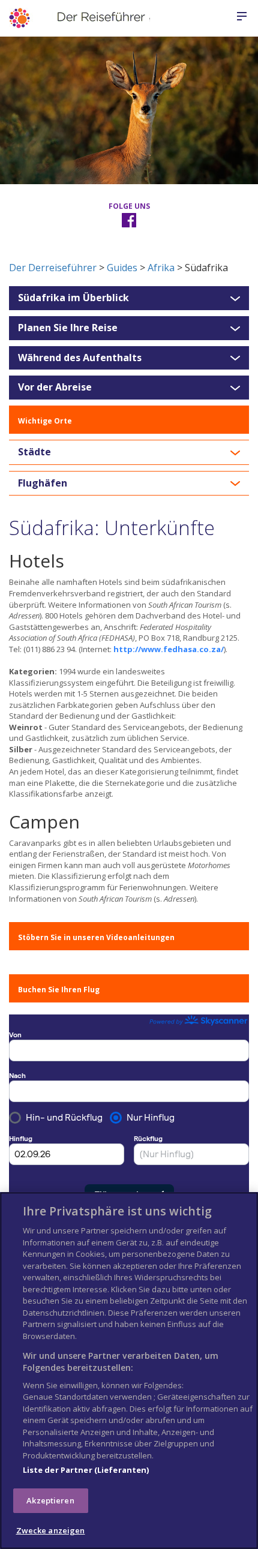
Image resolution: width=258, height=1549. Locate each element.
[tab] (129, 298)
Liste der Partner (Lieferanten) (86, 1469)
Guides (122, 267)
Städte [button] (34, 452)
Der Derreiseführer (53, 267)
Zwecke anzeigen (50, 1530)
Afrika (161, 267)
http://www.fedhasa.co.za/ (168, 649)
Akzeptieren (50, 1500)
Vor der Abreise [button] (55, 387)
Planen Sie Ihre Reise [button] (68, 328)
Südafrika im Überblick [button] (73, 298)
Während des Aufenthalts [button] (80, 358)
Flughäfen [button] (42, 483)
